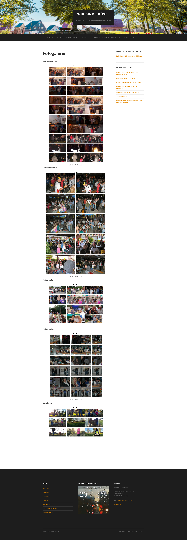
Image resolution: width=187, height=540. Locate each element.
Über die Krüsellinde (112, 37)
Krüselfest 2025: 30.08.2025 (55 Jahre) (129, 56)
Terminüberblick (121, 96)
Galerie (84, 37)
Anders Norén (132, 532)
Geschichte (72, 37)
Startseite (49, 37)
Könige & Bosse (129, 37)
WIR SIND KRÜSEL (93, 14)
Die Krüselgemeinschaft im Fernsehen (128, 82)
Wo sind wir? (96, 37)
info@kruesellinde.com (125, 500)
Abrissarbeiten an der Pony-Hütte (127, 92)
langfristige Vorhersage (93, 512)
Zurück (76, 66)
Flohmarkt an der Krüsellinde (125, 78)
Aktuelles (60, 37)
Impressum (117, 504)
